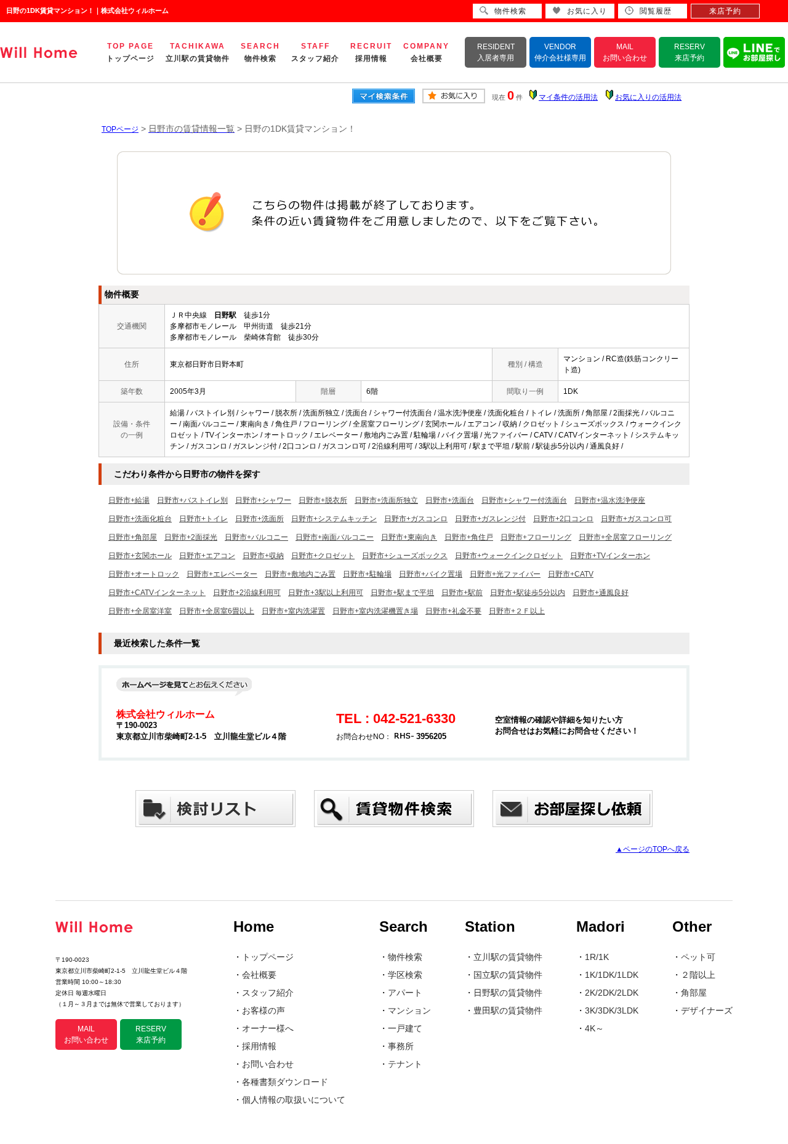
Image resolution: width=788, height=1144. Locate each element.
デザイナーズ (707, 1010)
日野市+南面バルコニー (335, 537)
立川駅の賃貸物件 (507, 957)
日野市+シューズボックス (405, 555)
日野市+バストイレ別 (192, 500)
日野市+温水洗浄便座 (609, 500)
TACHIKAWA (198, 52)
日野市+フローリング (536, 537)
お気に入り (587, 11)
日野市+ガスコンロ (416, 518)
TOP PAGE (131, 52)
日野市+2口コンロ (563, 518)
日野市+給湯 (129, 500)
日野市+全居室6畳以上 (216, 611)
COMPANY (426, 52)
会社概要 (259, 975)
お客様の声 (263, 1010)
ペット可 (698, 957)
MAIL (625, 52)
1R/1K (597, 957)
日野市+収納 (263, 555)
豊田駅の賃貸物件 (507, 1010)
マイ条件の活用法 (568, 97)
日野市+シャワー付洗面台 (524, 500)
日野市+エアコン (207, 555)
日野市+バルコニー (256, 537)
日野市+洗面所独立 (386, 500)
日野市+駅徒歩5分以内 (527, 592)
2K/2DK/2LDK (611, 993)
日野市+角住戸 (468, 537)
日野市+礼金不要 (453, 611)
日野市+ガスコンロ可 (636, 518)
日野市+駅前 (462, 592)
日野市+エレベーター (222, 574)
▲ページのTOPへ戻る (653, 849)
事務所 (401, 1046)
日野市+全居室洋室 (140, 611)
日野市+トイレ (203, 518)
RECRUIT (371, 52)
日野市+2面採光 (190, 537)
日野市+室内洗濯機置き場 (375, 611)
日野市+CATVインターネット (157, 592)
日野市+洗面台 (449, 500)
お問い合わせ (268, 1064)
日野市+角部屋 (132, 537)
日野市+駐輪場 (367, 574)
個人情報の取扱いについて (293, 1100)
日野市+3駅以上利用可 (325, 592)
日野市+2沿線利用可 (247, 592)
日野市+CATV (570, 574)
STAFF (315, 52)
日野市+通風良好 (601, 592)
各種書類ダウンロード (285, 1082)
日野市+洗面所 (259, 518)
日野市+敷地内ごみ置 (300, 574)
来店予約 (725, 11)
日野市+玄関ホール (140, 555)
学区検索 (405, 975)
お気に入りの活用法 (648, 97)
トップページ (268, 957)
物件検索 (405, 957)
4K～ (594, 1028)
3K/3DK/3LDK (611, 1010)
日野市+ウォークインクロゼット (509, 555)
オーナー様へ (268, 1028)
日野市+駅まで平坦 (402, 592)
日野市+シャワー (263, 500)
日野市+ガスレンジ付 (490, 518)
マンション (409, 1010)
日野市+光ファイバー (505, 574)
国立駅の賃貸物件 (507, 975)
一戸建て (405, 1028)
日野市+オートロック (143, 574)
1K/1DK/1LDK (611, 975)
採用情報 (259, 1046)
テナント (405, 1064)
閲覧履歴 (656, 11)
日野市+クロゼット (323, 555)
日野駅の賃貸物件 (507, 993)
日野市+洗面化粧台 (140, 518)
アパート (405, 993)
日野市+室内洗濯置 (293, 611)
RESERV (689, 52)
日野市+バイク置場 (430, 574)
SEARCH (260, 52)
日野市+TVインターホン (610, 555)
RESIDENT (496, 52)
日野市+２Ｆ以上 (517, 611)
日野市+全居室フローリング (625, 537)
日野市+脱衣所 (323, 500)
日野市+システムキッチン (334, 518)
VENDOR (560, 52)
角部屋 (694, 993)
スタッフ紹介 (268, 993)
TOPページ (120, 129)
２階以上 (698, 975)
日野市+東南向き (409, 537)
